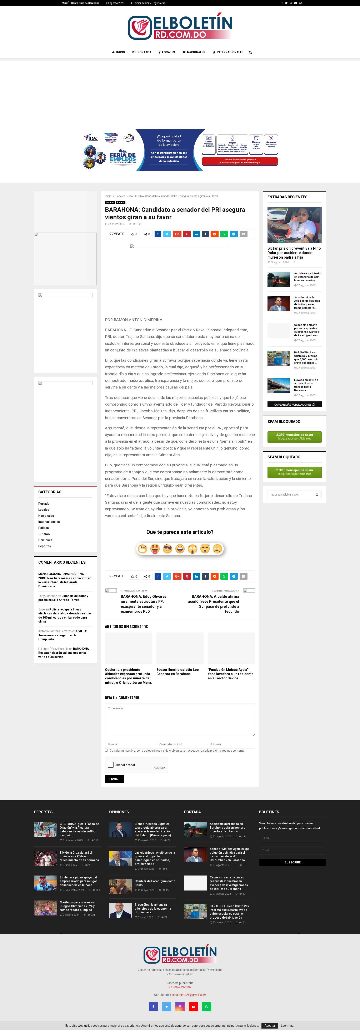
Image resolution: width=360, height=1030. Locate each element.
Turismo (44, 534)
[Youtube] (295, 3)
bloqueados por (294, 436)
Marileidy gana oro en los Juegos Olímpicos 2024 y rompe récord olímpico (77, 906)
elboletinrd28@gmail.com (189, 994)
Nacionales (46, 515)
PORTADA (144, 52)
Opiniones (45, 540)
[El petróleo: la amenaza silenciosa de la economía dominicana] (120, 910)
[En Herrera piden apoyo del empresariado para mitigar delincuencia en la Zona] (45, 883)
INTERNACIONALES (230, 52)
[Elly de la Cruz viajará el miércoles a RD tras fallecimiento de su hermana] (45, 858)
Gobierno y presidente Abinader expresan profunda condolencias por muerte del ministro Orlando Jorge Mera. (128, 676)
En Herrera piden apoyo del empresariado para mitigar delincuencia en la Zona (78, 881)
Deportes (44, 546)
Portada (120, 202)
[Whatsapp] (300, 3)
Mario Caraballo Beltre (54, 574)
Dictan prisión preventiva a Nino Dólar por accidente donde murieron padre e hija (294, 252)
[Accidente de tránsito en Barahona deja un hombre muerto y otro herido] (279, 279)
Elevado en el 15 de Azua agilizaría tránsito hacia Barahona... (306, 385)
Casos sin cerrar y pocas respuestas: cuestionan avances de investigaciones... (307, 330)
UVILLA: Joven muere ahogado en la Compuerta (62, 635)
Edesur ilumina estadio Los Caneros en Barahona (177, 672)
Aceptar (270, 1025)
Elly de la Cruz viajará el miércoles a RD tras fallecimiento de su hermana (79, 856)
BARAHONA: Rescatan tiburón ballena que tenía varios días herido (64, 653)
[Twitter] (286, 3)
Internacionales (49, 521)
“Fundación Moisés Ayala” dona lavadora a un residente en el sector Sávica (231, 674)
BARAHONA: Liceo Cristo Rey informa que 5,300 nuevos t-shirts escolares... (306, 357)
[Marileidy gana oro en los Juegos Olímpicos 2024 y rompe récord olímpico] (45, 907)
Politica (43, 527)
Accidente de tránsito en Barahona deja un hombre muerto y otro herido (227, 827)
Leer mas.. (288, 1025)
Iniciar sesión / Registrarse (149, 3)
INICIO (120, 52)
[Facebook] (282, 3)
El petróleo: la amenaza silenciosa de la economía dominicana (153, 908)
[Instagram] (291, 3)
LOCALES (168, 52)
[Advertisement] (180, 90)
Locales (110, 202)
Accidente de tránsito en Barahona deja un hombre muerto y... (307, 277)
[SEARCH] (317, 495)
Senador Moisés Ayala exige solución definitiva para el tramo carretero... (307, 302)
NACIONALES (195, 52)
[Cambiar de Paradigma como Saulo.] (120, 886)
